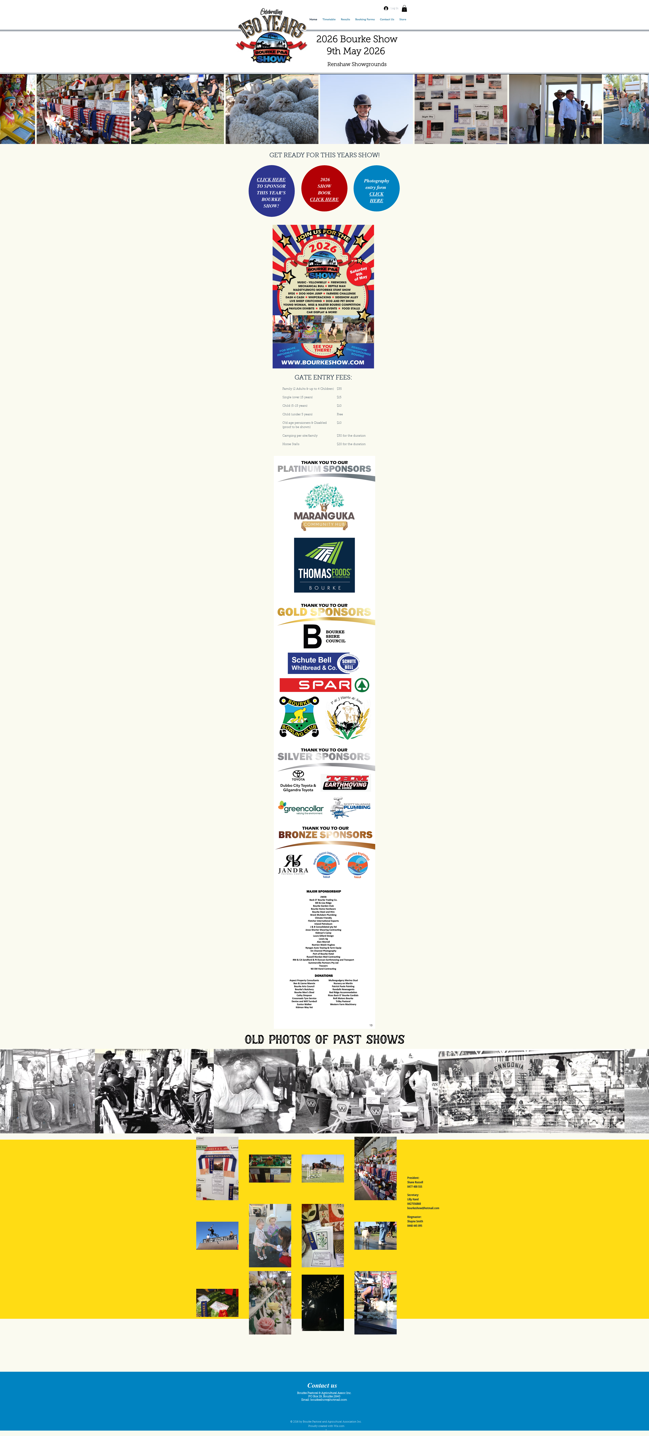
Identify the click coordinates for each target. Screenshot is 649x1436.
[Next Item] (643, 109)
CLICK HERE (271, 179)
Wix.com (339, 1426)
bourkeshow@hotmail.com (423, 1208)
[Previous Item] (6, 109)
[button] (404, 8)
